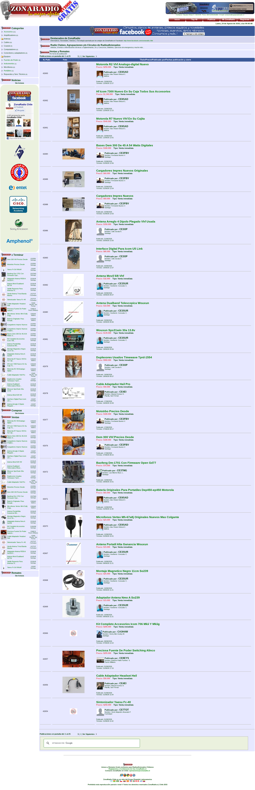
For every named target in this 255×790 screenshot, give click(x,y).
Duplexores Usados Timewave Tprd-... (14, 380)
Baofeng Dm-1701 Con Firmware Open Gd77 (126, 462)
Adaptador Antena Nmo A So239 (118, 597)
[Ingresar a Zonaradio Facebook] (147, 35)
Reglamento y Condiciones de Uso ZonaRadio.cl (127, 769)
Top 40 (194, 19)
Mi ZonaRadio (228, 19)
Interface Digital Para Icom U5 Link (119, 248)
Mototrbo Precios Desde (16, 264)
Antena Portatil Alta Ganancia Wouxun (122, 544)
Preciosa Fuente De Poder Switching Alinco (125, 650)
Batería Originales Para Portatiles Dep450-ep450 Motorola (135, 489)
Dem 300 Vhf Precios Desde (17, 259)
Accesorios (8, 32)
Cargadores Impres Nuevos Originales (122, 170)
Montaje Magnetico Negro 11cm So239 (122, 571)
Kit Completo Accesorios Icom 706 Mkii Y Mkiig (128, 624)
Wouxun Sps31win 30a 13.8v (115, 330)
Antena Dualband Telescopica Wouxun (122, 303)
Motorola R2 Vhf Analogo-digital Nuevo (122, 64)
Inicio (177, 19)
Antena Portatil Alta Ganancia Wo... (14, 345)
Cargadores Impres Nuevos (17, 325)
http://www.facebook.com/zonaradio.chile (138, 40)
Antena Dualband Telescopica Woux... (14, 385)
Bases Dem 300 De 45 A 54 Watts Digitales (124, 145)
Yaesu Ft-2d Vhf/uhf (14, 269)
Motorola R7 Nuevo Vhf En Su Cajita (120, 118)
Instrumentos (9, 64)
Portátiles (7, 71)
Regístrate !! (245, 19)
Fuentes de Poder (11, 60)
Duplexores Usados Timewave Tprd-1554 (124, 357)
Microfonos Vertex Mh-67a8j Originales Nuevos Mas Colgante (137, 517)
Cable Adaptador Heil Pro (16, 375)
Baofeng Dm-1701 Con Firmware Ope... (15, 274)
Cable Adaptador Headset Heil (116, 675)
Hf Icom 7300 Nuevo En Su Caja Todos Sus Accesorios (133, 91)
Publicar (211, 19)
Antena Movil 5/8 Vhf (14, 395)
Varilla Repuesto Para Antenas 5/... (15, 289)
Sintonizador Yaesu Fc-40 (16, 299)
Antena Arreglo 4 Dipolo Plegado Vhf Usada (125, 221)
